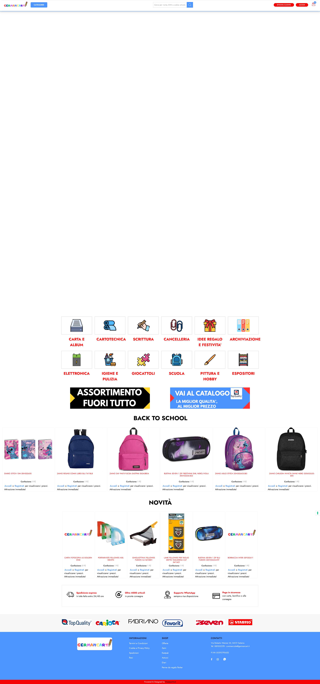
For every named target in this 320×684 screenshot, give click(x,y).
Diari (164, 662)
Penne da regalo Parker (172, 667)
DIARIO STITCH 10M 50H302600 (18, 473)
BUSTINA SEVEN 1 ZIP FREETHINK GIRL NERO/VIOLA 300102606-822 (186, 474)
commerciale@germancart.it (238, 646)
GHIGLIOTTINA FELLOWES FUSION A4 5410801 (143, 559)
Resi (131, 657)
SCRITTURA (143, 339)
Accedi (302, 5)
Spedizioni (134, 652)
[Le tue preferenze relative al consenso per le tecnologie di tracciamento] (317, 513)
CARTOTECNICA (111, 339)
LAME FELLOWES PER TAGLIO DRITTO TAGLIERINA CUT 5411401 (176, 560)
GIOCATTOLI (143, 373)
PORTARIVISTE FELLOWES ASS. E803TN (111, 559)
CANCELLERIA (177, 339)
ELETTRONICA (77, 373)
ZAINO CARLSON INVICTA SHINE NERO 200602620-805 (291, 474)
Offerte (165, 643)
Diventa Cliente (284, 5)
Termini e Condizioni (138, 643)
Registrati (19, 486)
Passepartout (170, 681)
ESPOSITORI (243, 373)
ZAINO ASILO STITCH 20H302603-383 (231, 473)
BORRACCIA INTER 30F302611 (240, 558)
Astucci (165, 657)
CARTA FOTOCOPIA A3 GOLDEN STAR (78, 559)
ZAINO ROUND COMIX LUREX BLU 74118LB (75, 473)
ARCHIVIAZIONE (245, 339)
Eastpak (165, 652)
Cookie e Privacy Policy (139, 648)
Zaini (164, 648)
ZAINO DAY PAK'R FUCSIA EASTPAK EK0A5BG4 (129, 473)
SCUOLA (176, 373)
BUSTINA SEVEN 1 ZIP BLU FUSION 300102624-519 (209, 559)
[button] (190, 5)
